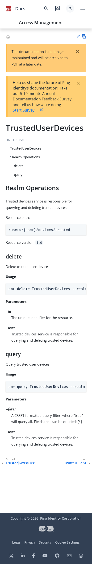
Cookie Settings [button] (67, 542)
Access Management (41, 22)
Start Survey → (26, 110)
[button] (70, 9)
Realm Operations (26, 157)
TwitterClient (75, 463)
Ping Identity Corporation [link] (61, 518)
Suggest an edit (78, 36)
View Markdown (84, 36)
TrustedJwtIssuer (20, 463)
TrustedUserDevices (25, 148)
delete (19, 166)
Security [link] (45, 542)
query (18, 174)
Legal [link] (16, 542)
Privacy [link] (29, 542)
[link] (8, 8)
